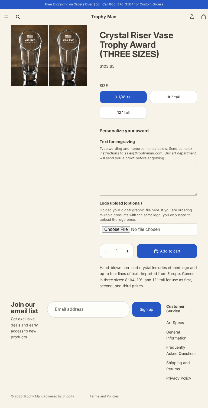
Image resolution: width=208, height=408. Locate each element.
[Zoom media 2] (68, 55)
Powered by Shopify (58, 396)
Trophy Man (32, 396)
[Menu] (6, 17)
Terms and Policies (104, 396)
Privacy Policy (178, 378)
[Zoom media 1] (29, 55)
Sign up (146, 309)
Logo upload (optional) (121, 203)
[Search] (18, 17)
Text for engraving (117, 141)
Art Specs (175, 322)
